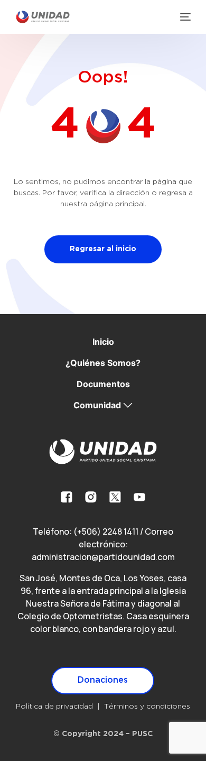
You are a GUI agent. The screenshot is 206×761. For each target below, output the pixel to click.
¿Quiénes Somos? (103, 362)
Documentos (103, 384)
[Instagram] (91, 497)
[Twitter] (115, 497)
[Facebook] (66, 497)
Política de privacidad (54, 706)
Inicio (103, 341)
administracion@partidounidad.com (103, 557)
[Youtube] (139, 497)
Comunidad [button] (97, 405)
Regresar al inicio (103, 249)
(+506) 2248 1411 (105, 531)
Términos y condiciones (147, 706)
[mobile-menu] (184, 17)
